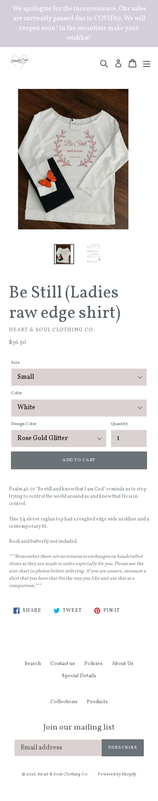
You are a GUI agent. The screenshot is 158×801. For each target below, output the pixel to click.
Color (16, 393)
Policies (93, 663)
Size (15, 363)
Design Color (23, 424)
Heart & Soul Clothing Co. (63, 774)
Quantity (119, 424)
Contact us (62, 663)
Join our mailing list (79, 727)
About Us (122, 663)
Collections (63, 702)
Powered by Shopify (117, 774)
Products (97, 702)
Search (33, 663)
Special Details (79, 676)
